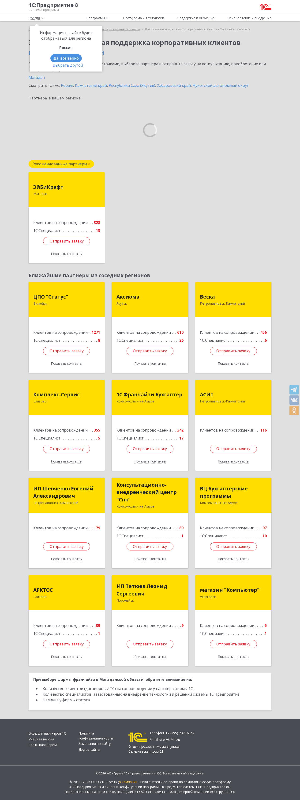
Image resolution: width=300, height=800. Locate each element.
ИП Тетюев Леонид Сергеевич (141, 590)
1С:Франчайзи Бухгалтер (149, 394)
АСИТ (207, 394)
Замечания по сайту (95, 743)
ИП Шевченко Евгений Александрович (63, 492)
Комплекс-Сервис (56, 394)
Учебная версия (41, 739)
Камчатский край (91, 85)
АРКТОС (43, 590)
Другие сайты (89, 749)
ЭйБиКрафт (48, 187)
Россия (67, 85)
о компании (128, 782)
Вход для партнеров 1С (47, 733)
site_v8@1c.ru (169, 739)
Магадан (37, 77)
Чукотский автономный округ (220, 85)
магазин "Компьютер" (229, 590)
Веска (207, 296)
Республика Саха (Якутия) (132, 85)
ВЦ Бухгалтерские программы (224, 492)
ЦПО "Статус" (50, 296)
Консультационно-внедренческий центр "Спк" (146, 492)
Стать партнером (43, 745)
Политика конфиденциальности (96, 735)
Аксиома (127, 296)
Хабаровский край (174, 85)
